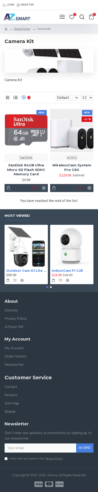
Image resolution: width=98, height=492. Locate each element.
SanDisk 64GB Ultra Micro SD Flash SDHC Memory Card (26, 169)
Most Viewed (17, 216)
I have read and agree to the (36, 458)
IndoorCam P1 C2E (67, 271)
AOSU (72, 157)
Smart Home (22, 29)
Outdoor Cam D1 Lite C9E (26, 271)
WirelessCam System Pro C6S (71, 167)
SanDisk (26, 157)
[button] (47, 287)
